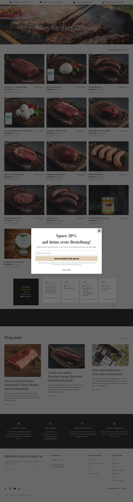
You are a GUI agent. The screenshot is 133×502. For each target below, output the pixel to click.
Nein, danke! (66, 270)
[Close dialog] (99, 230)
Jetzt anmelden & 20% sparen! (66, 258)
